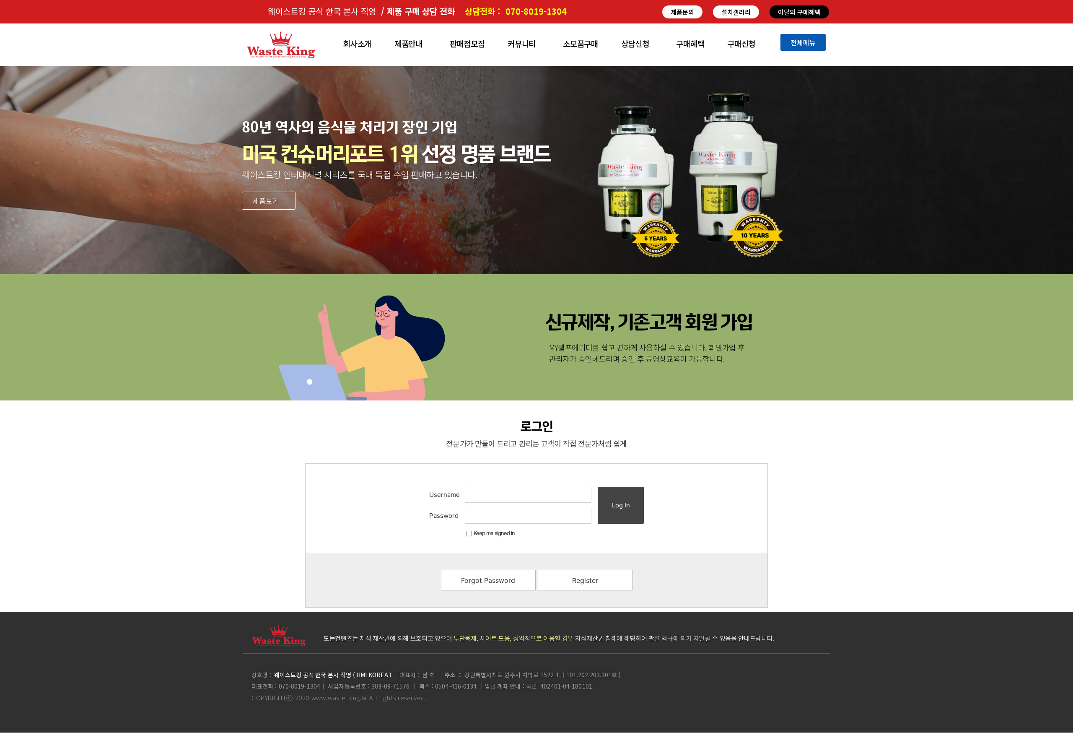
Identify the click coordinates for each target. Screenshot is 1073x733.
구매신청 (741, 43)
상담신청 (635, 43)
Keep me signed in (494, 533)
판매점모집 (467, 43)
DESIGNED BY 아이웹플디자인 (293, 708)
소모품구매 (580, 43)
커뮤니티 (522, 43)
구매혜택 (690, 43)
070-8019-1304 (536, 11)
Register (585, 580)
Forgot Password (488, 580)
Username (444, 495)
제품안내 (408, 43)
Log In (621, 505)
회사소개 (357, 43)
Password (444, 516)
